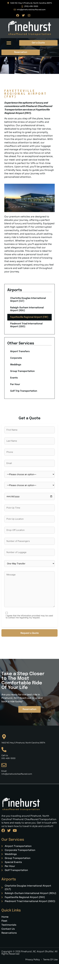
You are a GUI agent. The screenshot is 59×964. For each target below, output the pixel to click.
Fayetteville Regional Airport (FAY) (29, 317)
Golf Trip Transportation (23, 391)
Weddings (15, 364)
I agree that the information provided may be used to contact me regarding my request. (29, 617)
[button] (9, 43)
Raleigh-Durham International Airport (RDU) (27, 309)
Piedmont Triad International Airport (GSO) (26, 325)
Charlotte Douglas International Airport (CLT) (28, 299)
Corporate (16, 358)
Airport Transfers (20, 351)
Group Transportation (22, 371)
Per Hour (15, 384)
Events (14, 378)
